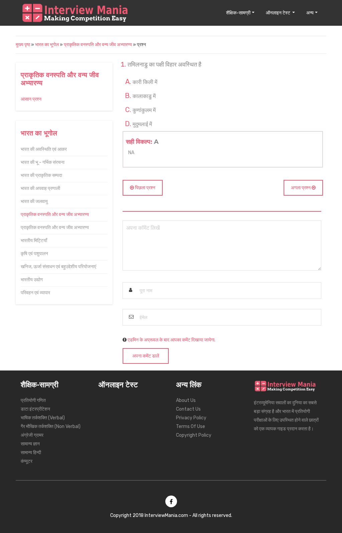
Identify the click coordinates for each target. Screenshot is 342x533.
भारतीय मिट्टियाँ (34, 240)
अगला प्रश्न (301, 188)
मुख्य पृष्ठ (23, 44)
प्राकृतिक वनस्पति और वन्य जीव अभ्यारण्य (98, 44)
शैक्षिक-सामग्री (238, 13)
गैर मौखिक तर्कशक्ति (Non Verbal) (50, 426)
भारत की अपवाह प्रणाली (40, 188)
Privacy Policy (191, 418)
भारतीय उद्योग (32, 280)
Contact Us (188, 409)
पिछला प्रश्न (144, 188)
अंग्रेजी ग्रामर (32, 435)
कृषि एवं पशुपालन (34, 253)
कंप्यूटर (26, 461)
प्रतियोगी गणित (33, 400)
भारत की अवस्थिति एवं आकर (44, 149)
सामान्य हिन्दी (31, 452)
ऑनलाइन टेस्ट (278, 13)
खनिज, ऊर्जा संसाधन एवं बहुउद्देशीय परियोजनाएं (58, 267)
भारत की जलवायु (34, 201)
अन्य (310, 13)
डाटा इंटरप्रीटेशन (35, 409)
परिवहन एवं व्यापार (35, 293)
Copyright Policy (193, 435)
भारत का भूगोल (47, 44)
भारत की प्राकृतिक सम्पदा (41, 175)
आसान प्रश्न (31, 99)
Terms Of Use (190, 426)
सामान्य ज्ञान (30, 444)
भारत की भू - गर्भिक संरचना (42, 162)
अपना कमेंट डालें (145, 356)
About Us (186, 400)
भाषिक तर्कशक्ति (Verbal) (43, 418)
